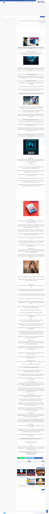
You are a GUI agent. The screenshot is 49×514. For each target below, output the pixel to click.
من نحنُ (28, 0)
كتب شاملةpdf (33, 2)
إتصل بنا (30, 0)
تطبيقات (30, 2)
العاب (27, 2)
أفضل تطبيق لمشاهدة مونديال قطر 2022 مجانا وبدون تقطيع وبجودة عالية (31, 477)
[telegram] (5, 0)
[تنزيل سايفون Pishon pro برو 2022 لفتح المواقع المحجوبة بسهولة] (21, 481)
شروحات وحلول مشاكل (19, 2)
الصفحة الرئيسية (33, 0)
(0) (17, 23)
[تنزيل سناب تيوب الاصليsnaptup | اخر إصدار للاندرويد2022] (40, 481)
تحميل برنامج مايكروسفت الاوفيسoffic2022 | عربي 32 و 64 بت (31, 486)
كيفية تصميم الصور (31, 164)
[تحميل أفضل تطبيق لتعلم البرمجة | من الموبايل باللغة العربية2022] (21, 472)
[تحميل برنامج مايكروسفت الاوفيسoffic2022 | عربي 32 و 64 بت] (30, 481)
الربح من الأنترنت (24, 2)
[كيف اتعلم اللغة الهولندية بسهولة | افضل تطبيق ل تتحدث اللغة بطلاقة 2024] (40, 472)
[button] (38, 458)
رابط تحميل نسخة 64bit (30, 443)
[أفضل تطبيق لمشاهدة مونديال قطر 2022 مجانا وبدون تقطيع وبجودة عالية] (30, 472)
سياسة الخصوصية (25, 0)
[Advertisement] (24, 9)
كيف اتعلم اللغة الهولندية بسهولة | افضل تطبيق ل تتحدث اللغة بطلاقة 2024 (40, 477)
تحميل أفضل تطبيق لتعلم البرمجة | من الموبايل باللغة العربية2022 (21, 477)
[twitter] (3, 0)
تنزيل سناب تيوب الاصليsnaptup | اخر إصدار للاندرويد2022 (41, 486)
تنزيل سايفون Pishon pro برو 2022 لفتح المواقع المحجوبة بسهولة (22, 486)
